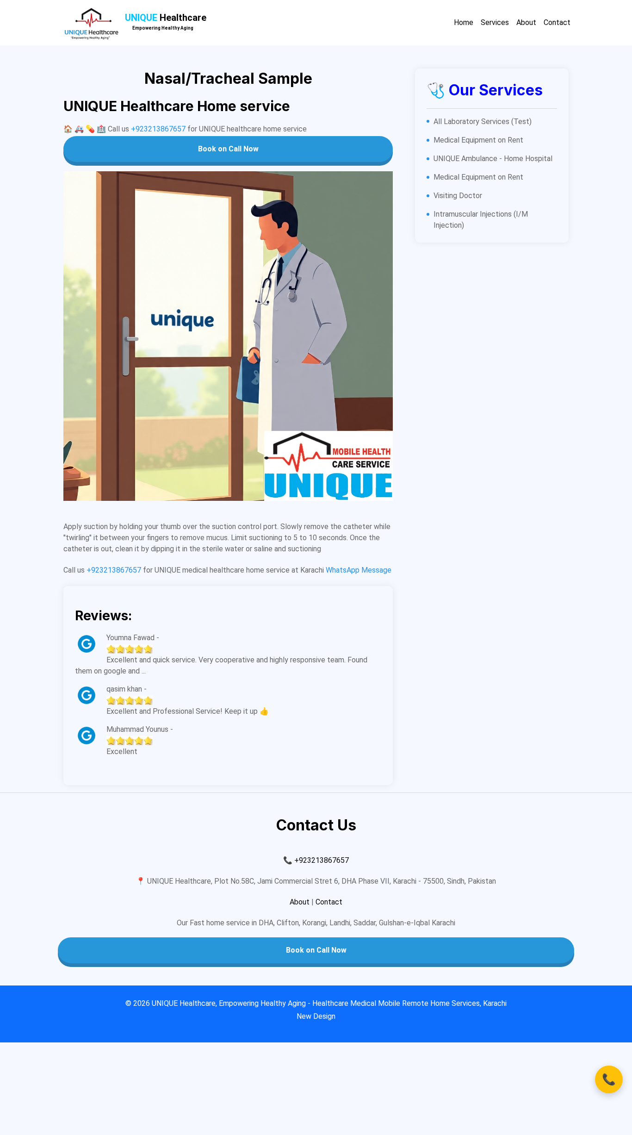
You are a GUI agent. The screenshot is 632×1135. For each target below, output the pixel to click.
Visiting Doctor (458, 195)
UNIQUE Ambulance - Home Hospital (493, 158)
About (526, 22)
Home (463, 22)
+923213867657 (158, 129)
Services (495, 22)
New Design (316, 1016)
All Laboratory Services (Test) (483, 121)
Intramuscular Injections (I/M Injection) (481, 220)
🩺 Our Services (485, 90)
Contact (557, 22)
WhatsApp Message (358, 570)
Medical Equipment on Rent (478, 140)
